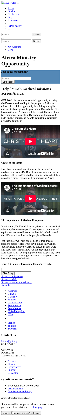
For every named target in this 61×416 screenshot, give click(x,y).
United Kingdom (16, 311)
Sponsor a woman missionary (16, 282)
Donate (11, 364)
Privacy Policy (15, 388)
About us (12, 361)
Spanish (12, 325)
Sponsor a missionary (12, 276)
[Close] (2, 38)
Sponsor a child (9, 279)
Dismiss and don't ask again (27, 413)
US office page (35, 407)
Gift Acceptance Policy (20, 391)
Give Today (8, 82)
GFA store (13, 372)
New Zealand (15, 302)
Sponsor (12, 370)
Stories (11, 11)
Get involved (14, 367)
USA (10, 314)
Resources (13, 20)
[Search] (9, 29)
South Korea (14, 308)
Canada (12, 293)
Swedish (12, 328)
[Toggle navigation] (18, 3)
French (11, 322)
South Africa (14, 305)
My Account (14, 46)
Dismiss (6, 413)
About (11, 8)
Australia (12, 290)
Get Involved (14, 14)
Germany (12, 296)
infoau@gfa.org (9, 341)
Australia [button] (6, 285)
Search (36, 34)
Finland (12, 299)
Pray (10, 17)
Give (10, 49)
